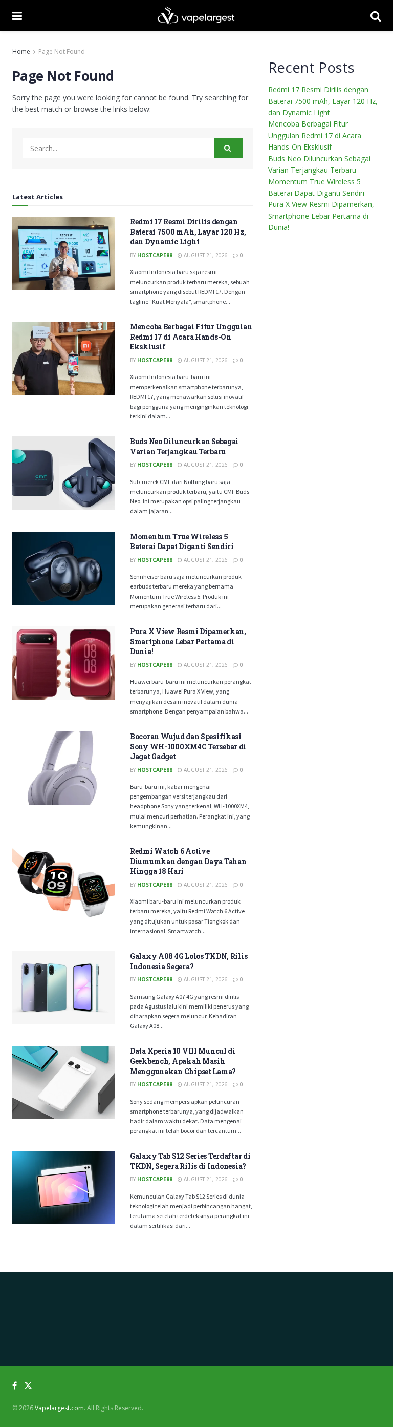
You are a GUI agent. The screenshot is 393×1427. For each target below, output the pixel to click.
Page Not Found (61, 51)
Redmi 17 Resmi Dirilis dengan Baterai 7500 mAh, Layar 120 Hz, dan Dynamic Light (188, 231)
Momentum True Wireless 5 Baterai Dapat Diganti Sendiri (182, 542)
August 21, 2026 (205, 255)
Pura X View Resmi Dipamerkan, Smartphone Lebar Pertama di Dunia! (188, 641)
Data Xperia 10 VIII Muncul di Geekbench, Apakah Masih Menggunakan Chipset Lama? (183, 1061)
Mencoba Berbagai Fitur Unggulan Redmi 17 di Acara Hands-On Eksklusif (191, 336)
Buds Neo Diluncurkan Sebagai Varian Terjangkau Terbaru (184, 446)
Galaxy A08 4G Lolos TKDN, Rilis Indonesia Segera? (188, 961)
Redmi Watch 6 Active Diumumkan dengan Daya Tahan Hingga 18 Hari (188, 861)
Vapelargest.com (59, 1407)
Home (21, 51)
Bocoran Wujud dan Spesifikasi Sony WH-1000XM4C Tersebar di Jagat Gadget (188, 746)
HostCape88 (154, 255)
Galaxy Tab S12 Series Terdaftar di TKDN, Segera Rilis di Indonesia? (190, 1161)
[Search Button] (228, 148)
